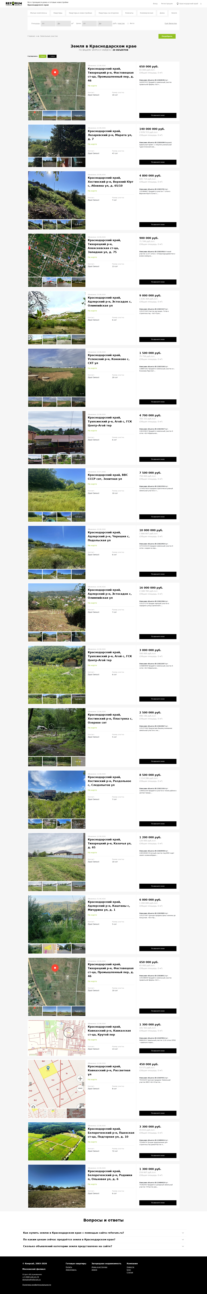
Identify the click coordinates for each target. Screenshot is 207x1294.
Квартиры (58, 13)
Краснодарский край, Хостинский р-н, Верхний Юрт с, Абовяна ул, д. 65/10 (110, 181)
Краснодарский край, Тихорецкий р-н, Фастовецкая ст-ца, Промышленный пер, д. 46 (111, 74)
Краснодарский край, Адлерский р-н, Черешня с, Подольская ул (109, 536)
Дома (162, 13)
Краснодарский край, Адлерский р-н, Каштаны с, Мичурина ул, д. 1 (109, 905)
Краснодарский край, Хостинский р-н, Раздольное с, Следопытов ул (109, 781)
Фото (132, 23)
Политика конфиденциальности (36, 1285)
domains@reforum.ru (31, 1280)
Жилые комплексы (38, 13)
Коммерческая (146, 13)
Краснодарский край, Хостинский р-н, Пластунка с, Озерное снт (110, 718)
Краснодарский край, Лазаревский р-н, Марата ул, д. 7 (110, 135)
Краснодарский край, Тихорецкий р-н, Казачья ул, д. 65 (110, 843)
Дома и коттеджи (99, 1267)
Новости (130, 1267)
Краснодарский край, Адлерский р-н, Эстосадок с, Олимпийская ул (110, 301)
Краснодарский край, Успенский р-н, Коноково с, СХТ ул (108, 359)
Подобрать (167, 36)
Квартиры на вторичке (109, 13)
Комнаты (129, 13)
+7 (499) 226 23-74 (30, 1277)
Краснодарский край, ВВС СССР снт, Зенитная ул (108, 476)
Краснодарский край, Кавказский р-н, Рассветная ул (109, 1070)
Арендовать (71, 1270)
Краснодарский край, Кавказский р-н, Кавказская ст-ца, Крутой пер (109, 1030)
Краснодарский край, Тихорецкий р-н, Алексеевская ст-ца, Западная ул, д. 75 (104, 246)
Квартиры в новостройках (80, 13)
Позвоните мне (158, 115)
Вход (155, 4)
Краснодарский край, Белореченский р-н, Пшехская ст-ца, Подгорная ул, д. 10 (111, 1132)
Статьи (130, 1272)
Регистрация (166, 4)
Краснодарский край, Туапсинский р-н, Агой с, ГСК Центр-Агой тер (110, 421)
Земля (174, 13)
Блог (129, 1270)
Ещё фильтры (171, 23)
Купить (69, 1267)
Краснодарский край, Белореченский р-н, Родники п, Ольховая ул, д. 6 (110, 1175)
